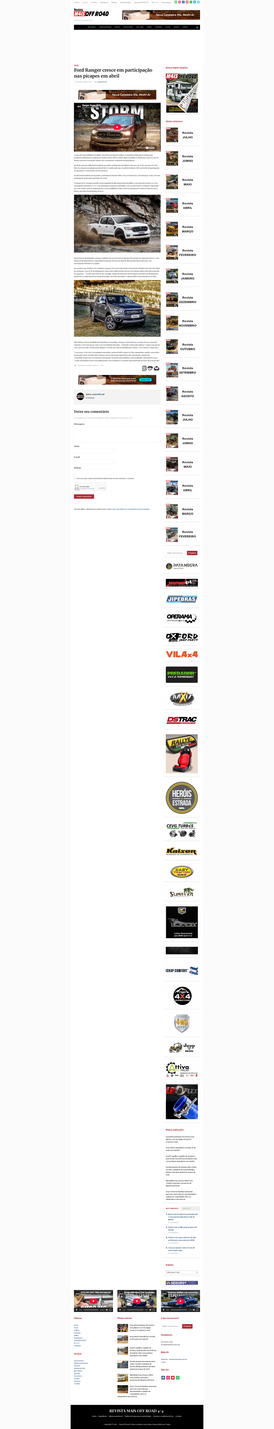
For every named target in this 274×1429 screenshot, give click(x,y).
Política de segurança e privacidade (138, 1416)
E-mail (77, 457)
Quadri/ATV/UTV (141, 2)
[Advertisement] (137, 48)
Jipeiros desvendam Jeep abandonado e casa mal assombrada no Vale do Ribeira (183, 1217)
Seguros (176, 27)
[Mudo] (107, 1310)
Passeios (104, 2)
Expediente (102, 1416)
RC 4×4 (155, 2)
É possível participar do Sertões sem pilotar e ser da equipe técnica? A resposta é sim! (180, 1139)
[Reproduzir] (77, 1310)
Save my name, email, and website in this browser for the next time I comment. (105, 478)
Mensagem (79, 424)
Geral (85, 2)
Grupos (167, 27)
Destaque (166, 2)
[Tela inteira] (110, 1310)
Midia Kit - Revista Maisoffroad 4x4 (174, 1359)
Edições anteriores (105, 27)
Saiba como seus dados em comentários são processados (128, 509)
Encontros (158, 27)
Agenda (149, 27)
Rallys (114, 2)
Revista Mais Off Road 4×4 (136, 1410)
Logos (163, 1362)
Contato (184, 27)
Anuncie (117, 27)
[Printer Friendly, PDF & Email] (151, 368)
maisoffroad (102, 82)
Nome (76, 446)
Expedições (125, 2)
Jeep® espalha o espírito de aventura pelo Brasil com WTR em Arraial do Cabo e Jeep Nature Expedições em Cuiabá (181, 1158)
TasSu (168, 1424)
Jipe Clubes (139, 27)
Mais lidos (186, 1208)
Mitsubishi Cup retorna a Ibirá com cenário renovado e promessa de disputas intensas (179, 1183)
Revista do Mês (128, 27)
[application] (93, 1301)
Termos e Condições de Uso (163, 1416)
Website (77, 468)
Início (76, 2)
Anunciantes (92, 27)
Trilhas (94, 2)
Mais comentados (172, 1208)
